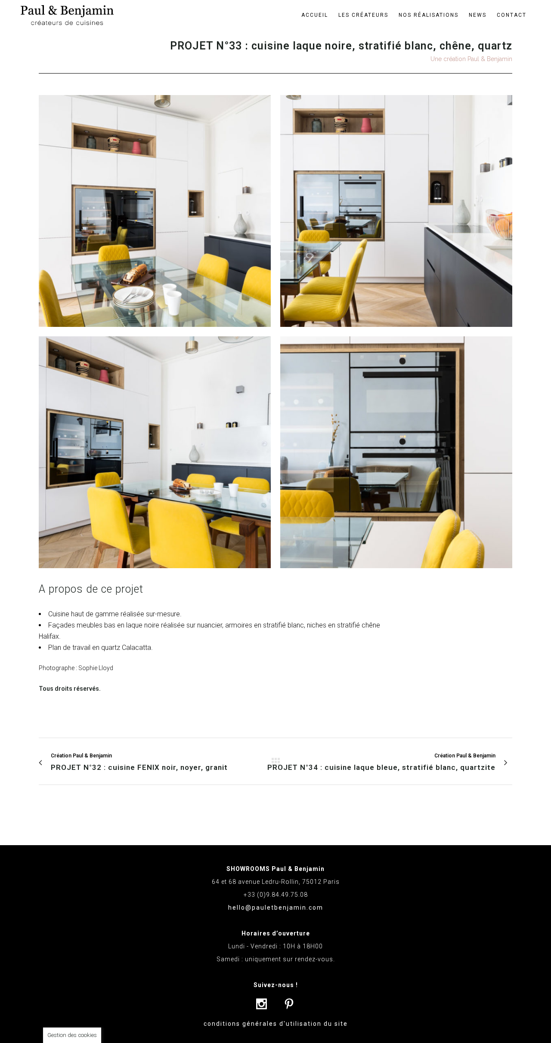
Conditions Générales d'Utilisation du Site (276, 1023)
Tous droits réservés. (70, 688)
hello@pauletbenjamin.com (275, 907)
